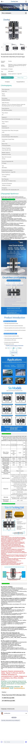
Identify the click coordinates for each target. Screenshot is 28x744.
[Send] (26, 741)
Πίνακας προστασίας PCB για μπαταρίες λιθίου (13, 695)
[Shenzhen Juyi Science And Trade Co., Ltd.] (14, 2)
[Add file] (2, 741)
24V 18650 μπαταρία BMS (8, 700)
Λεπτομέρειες (7, 81)
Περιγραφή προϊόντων (20, 81)
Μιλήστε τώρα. (7, 77)
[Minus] (26, 713)
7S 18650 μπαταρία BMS (8, 697)
